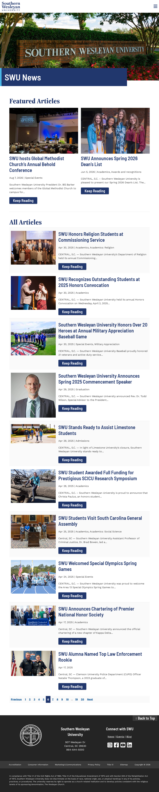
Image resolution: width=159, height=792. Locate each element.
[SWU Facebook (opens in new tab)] (116, 745)
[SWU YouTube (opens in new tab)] (123, 745)
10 (67, 699)
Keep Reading (23, 200)
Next (90, 699)
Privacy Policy (94, 765)
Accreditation (15, 765)
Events (120, 736)
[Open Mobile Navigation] (155, 6)
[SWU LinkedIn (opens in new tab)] (129, 745)
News (111, 736)
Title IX (110, 765)
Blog (129, 736)
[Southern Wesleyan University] (30, 735)
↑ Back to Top (145, 718)
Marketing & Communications (68, 765)
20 (82, 699)
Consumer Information (38, 765)
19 (76, 699)
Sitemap (124, 765)
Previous (16, 699)
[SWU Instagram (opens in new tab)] (110, 745)
